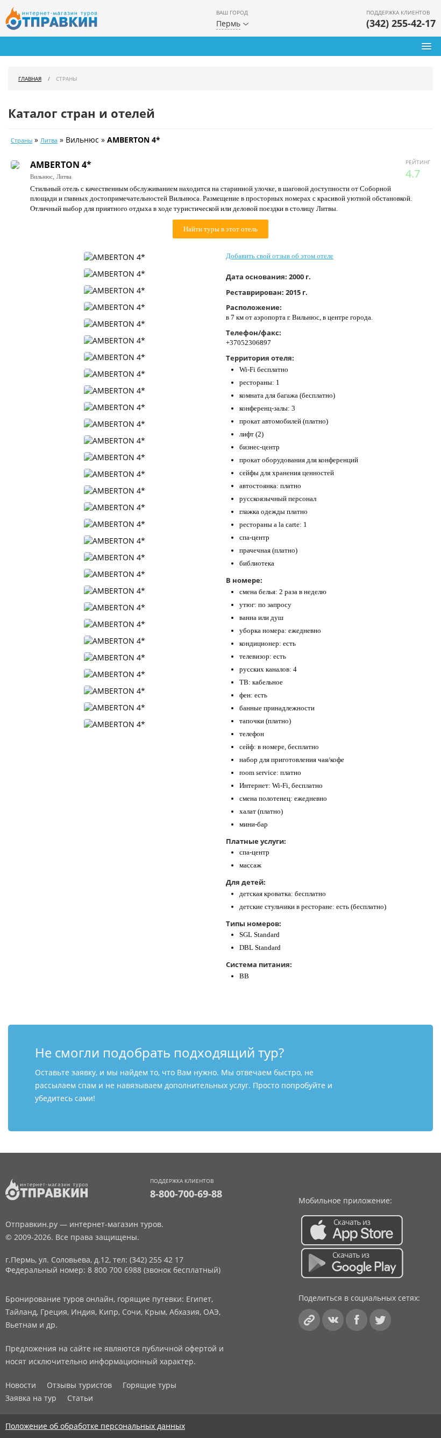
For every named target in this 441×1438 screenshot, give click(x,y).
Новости (20, 1385)
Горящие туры (149, 1385)
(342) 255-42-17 (401, 23)
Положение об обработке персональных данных (95, 1426)
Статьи (80, 1398)
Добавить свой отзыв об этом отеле (279, 256)
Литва (49, 140)
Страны (21, 140)
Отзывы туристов (79, 1385)
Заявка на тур (30, 1398)
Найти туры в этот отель (220, 229)
